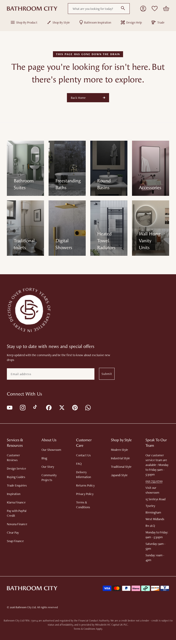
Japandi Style (119, 475)
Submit (107, 374)
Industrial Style (120, 458)
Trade (161, 22)
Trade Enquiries (17, 485)
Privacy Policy (85, 494)
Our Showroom (51, 450)
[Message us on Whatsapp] (87, 407)
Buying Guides (16, 477)
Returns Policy (85, 485)
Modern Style (119, 450)
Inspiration (13, 494)
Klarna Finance (16, 502)
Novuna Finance (17, 524)
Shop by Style (61, 22)
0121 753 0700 (154, 481)
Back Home (78, 98)
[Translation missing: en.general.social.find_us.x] (61, 407)
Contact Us (83, 455)
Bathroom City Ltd (26, 607)
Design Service (16, 468)
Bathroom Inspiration (97, 22)
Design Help (134, 22)
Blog (44, 458)
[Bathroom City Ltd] (32, 8)
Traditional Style (121, 467)
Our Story (47, 467)
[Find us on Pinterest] (74, 407)
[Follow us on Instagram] (22, 407)
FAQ (79, 464)
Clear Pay (13, 532)
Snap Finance (15, 541)
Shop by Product (26, 22)
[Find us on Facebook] (48, 407)
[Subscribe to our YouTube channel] (9, 407)
